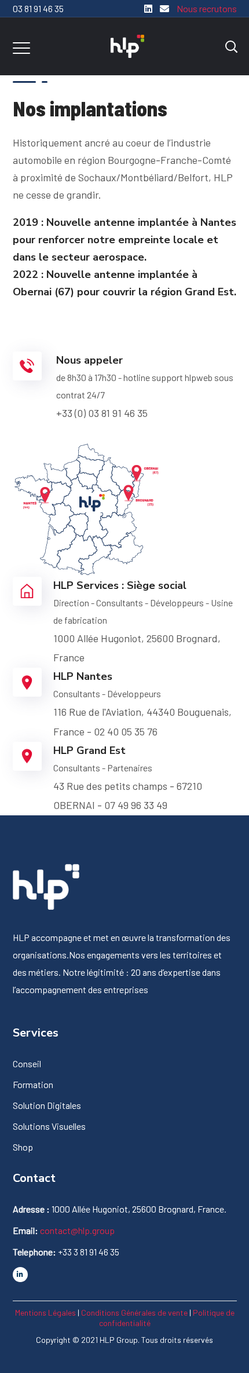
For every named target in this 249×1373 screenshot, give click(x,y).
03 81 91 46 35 (38, 8)
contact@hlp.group (77, 1230)
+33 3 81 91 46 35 (88, 1251)
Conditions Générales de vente (134, 1312)
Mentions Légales (45, 1312)
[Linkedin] (148, 8)
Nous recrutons (207, 8)
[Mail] (161, 8)
